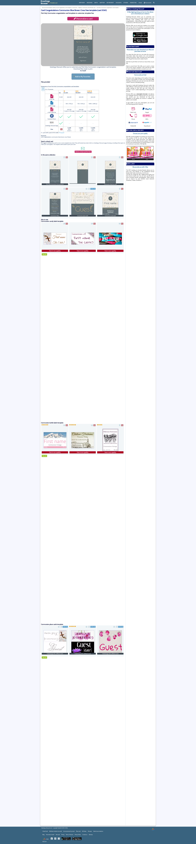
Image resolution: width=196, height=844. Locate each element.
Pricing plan (61, 132)
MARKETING (133, 2)
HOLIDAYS (118, 2)
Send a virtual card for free (83, 152)
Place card (78, 831)
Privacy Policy (78, 834)
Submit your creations (98, 831)
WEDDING (89, 2)
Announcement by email (68, 831)
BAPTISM (102, 2)
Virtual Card (45, 831)
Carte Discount (45, 840)
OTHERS (125, 2)
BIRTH (96, 2)
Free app (90, 831)
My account (148, 2)
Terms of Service (69, 834)
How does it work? (50, 834)
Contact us (84, 834)
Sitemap (91, 834)
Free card (58, 834)
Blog (43, 834)
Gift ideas (84, 831)
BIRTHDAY (82, 2)
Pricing (62, 834)
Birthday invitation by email (55, 831)
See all (44, 254)
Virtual (140, 2)
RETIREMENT (110, 2)
